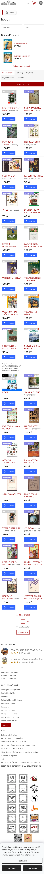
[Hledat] (28, 3)
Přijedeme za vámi (8, 703)
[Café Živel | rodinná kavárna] (34, 778)
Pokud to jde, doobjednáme (11, 700)
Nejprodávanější (8, 78)
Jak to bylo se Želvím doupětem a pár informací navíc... (21, 762)
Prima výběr (5, 707)
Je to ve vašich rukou (9, 735)
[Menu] (40, 3)
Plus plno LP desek (8, 710)
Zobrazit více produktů (21, 66)
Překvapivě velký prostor (10, 690)
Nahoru (24, 632)
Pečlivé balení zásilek (9, 721)
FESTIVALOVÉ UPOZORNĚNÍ (12, 749)
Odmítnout (11, 868)
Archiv (6, 725)
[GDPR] (34, 828)
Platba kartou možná (9, 714)
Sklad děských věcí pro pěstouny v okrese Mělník (19, 752)
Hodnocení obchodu (8, 675)
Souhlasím (32, 868)
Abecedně (21, 78)
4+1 (2, 759)
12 (28, 621)
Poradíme (4, 697)
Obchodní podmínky (8, 678)
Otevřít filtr (23, 84)
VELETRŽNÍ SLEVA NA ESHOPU (13, 742)
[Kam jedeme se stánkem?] (18, 838)
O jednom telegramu (9, 756)
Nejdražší (29, 73)
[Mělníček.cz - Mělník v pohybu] (34, 808)
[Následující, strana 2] (23, 621)
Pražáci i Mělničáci (8, 693)
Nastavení (22, 861)
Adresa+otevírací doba (9, 672)
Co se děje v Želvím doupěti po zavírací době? (18, 745)
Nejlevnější (20, 73)
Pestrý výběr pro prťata (10, 717)
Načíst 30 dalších (23, 615)
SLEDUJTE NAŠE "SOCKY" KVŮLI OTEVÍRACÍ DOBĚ (21, 766)
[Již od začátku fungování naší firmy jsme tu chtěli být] (11, 828)
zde (35, 855)
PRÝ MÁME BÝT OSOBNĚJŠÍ (12, 738)
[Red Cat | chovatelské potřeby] (34, 818)
